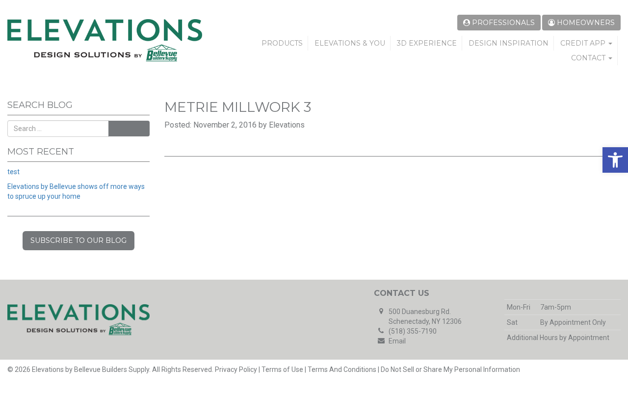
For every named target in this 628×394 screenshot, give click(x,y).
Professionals (502, 22)
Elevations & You (349, 43)
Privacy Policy (236, 369)
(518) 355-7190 (413, 331)
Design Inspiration (509, 43)
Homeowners (585, 22)
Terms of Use (282, 369)
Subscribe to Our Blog (78, 240)
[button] (615, 160)
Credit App (583, 43)
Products (282, 43)
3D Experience (427, 43)
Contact (589, 57)
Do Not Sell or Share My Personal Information (450, 369)
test (13, 172)
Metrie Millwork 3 (237, 107)
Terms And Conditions (342, 369)
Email (397, 341)
